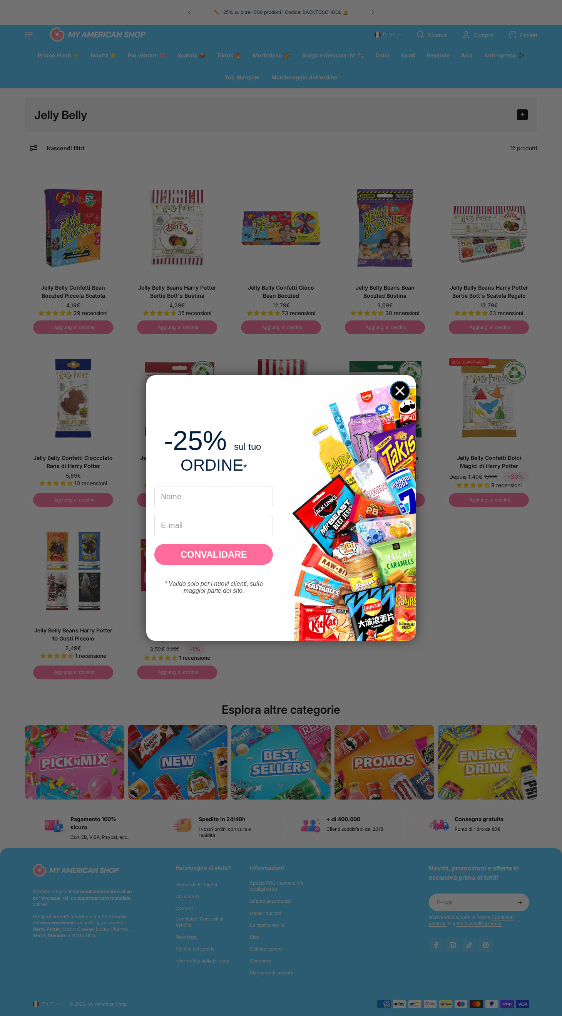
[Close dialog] (400, 391)
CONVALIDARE (214, 554)
